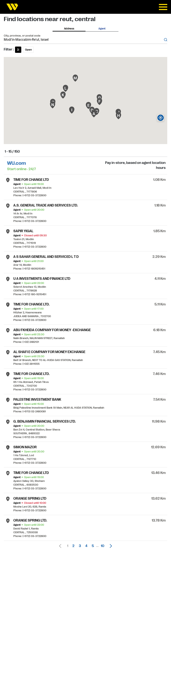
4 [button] (86, 546)
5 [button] (93, 546)
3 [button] (80, 546)
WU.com (16, 163)
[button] (109, 546)
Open (28, 49)
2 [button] (73, 546)
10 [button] (102, 546)
